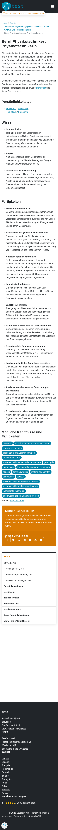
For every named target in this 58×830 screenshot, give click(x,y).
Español (6, 762)
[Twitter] (13, 539)
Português (6, 779)
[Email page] (41, 539)
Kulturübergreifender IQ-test (18, 574)
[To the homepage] (12, 6)
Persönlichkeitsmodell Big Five (16, 742)
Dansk (5, 793)
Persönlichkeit (8, 738)
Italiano (5, 776)
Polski (5, 786)
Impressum (7, 816)
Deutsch (6, 772)
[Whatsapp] (35, 539)
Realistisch (23, 108)
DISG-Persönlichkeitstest (14, 729)
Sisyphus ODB (17, 500)
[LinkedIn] (19, 539)
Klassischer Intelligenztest (18, 580)
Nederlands (7, 769)
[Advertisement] (29, 657)
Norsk (4, 783)
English (5, 758)
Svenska (6, 789)
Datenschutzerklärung (24, 816)
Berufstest (41, 88)
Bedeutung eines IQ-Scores (15, 749)
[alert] (4, 825)
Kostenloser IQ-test (14, 569)
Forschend (11, 108)
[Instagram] (24, 539)
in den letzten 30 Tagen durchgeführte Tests (24, 13)
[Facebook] (8, 539)
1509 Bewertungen (26, 803)
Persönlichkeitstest (11, 725)
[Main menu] (52, 6)
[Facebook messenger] (30, 539)
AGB (38, 816)
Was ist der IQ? (9, 745)
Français (6, 765)
